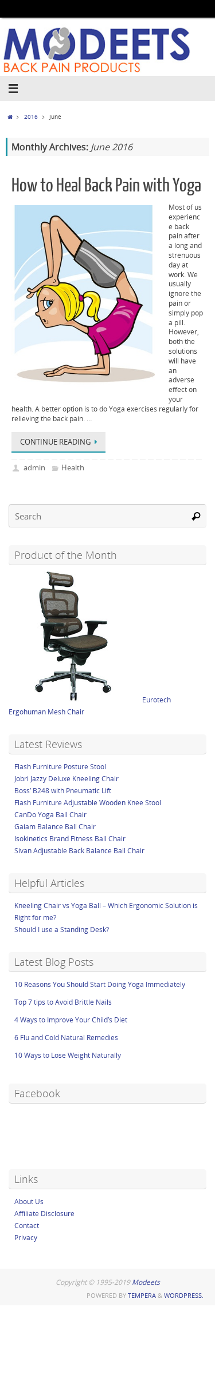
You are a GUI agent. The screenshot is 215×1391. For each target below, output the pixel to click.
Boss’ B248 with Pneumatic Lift (62, 791)
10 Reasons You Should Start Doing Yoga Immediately (99, 984)
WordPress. (184, 1295)
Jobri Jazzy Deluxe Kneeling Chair (66, 779)
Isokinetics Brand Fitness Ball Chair (70, 839)
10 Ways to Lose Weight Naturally (67, 1055)
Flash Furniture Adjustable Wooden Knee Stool (87, 803)
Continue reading (55, 442)
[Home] (10, 117)
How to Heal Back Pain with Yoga (106, 185)
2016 (31, 117)
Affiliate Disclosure (44, 1213)
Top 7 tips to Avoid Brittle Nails (63, 1002)
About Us (29, 1201)
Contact (26, 1225)
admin (34, 467)
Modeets (146, 1282)
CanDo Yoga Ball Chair (50, 815)
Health (72, 467)
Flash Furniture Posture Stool (60, 767)
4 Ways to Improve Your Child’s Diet (70, 1020)
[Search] (196, 516)
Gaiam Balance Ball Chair (55, 827)
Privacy (25, 1237)
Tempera (142, 1295)
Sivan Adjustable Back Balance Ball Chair (79, 851)
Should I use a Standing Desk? (61, 929)
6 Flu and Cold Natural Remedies (66, 1037)
